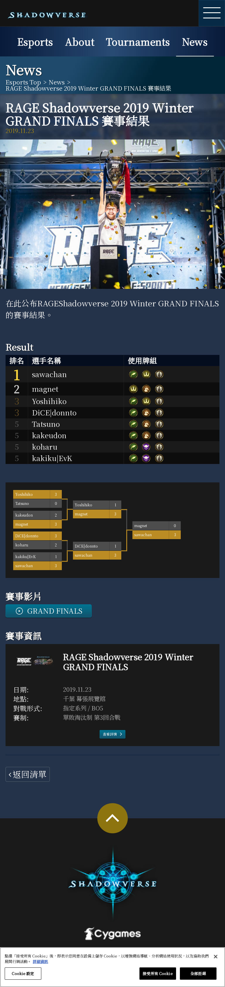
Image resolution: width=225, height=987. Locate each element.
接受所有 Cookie (158, 973)
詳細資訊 (40, 961)
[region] (112, 967)
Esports (35, 41)
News (195, 41)
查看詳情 (110, 733)
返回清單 (30, 774)
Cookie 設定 (23, 973)
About (79, 41)
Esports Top (23, 82)
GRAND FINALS (54, 610)
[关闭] (215, 956)
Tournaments (138, 41)
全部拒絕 (198, 973)
